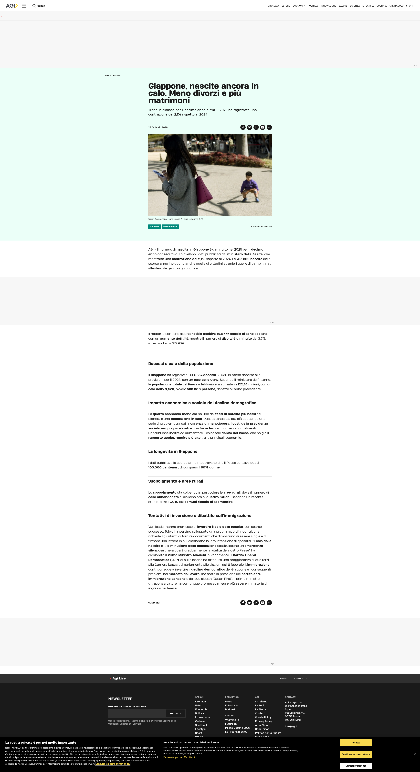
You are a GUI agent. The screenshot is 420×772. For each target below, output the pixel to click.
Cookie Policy (263, 717)
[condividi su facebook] (243, 127)
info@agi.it (291, 726)
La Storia (260, 709)
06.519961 (295, 719)
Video (228, 701)
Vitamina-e (232, 719)
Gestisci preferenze (356, 765)
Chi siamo (261, 701)
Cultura (382, 6)
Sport (409, 6)
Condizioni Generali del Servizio (124, 723)
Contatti (260, 713)
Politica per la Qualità (268, 733)
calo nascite (170, 226)
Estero (286, 6)
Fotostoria (231, 705)
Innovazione (328, 6)
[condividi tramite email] (262, 127)
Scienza (355, 6)
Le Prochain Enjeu (236, 731)
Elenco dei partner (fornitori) (179, 757)
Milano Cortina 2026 (237, 727)
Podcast (230, 709)
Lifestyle (368, 6)
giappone (154, 226)
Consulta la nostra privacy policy (113, 763)
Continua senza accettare (356, 754)
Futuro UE (231, 723)
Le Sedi (259, 705)
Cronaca (273, 6)
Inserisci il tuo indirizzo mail (127, 707)
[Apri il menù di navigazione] (24, 6)
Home (108, 75)
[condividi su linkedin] (256, 127)
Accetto (356, 742)
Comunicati (262, 729)
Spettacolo (396, 6)
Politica (313, 6)
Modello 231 (262, 737)
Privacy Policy (263, 721)
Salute (343, 6)
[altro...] (269, 127)
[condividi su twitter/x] (249, 127)
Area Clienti (262, 725)
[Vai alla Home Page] (11, 6)
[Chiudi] (414, 754)
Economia (299, 6)
